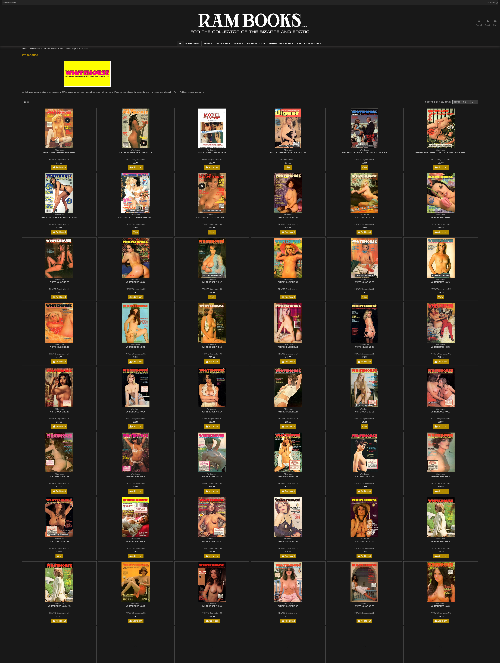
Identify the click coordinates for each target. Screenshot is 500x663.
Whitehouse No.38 (364, 606)
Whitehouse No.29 (59, 541)
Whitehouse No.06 (135, 282)
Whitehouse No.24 (135, 476)
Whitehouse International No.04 (59, 217)
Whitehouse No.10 (440, 282)
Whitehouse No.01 (288, 217)
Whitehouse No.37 (288, 606)
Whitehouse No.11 (59, 347)
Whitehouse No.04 (440, 217)
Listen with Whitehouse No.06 (59, 153)
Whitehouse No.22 (440, 412)
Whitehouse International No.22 (136, 217)
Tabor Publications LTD (288, 160)
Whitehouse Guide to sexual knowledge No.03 (440, 153)
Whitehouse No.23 (59, 476)
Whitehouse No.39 (440, 606)
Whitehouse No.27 (364, 476)
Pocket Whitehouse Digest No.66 (288, 153)
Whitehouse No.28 (440, 476)
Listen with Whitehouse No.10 (135, 153)
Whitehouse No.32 (288, 541)
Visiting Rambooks (9, 3)
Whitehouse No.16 (440, 347)
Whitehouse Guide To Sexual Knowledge (364, 153)
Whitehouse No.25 (212, 476)
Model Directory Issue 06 (212, 153)
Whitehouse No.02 (364, 217)
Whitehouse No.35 (135, 606)
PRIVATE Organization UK (59, 160)
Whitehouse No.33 (364, 541)
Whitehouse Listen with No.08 (212, 217)
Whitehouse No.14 (288, 347)
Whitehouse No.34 (440, 541)
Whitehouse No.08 (288, 282)
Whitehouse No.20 (288, 412)
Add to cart (61, 167)
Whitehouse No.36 (212, 606)
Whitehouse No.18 (135, 412)
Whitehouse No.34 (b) (59, 606)
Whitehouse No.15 (364, 347)
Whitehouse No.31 (212, 541)
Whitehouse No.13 (212, 347)
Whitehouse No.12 (135, 347)
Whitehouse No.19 (212, 412)
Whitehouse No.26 (288, 476)
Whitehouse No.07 (212, 282)
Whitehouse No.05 (59, 282)
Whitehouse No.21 (364, 412)
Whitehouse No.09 (364, 282)
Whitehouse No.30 (135, 541)
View (288, 167)
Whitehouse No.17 (59, 412)
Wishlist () (493, 3)
